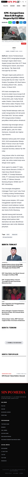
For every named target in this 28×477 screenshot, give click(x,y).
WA (10, 22)
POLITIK (5, 6)
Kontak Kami (4, 433)
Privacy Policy (8, 473)
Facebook (4, 460)
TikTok (3, 454)
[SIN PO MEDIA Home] (13, 2)
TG (21, 22)
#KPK (8, 234)
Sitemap (21, 473)
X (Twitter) (4, 451)
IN (24, 22)
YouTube (3, 457)
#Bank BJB (14, 234)
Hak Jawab (4, 430)
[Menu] (26, 2)
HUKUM (12, 6)
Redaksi (3, 427)
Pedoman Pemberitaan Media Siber (10, 439)
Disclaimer (15, 473)
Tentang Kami (5, 424)
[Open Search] (21, 2)
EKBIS (18, 6)
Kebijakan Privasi (6, 436)
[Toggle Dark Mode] (23, 2)
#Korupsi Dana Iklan (7, 237)
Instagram (4, 448)
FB (14, 22)
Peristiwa (4, 415)
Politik (3, 406)
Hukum (3, 409)
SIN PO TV (4, 1)
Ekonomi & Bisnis (6, 412)
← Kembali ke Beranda (14, 342)
